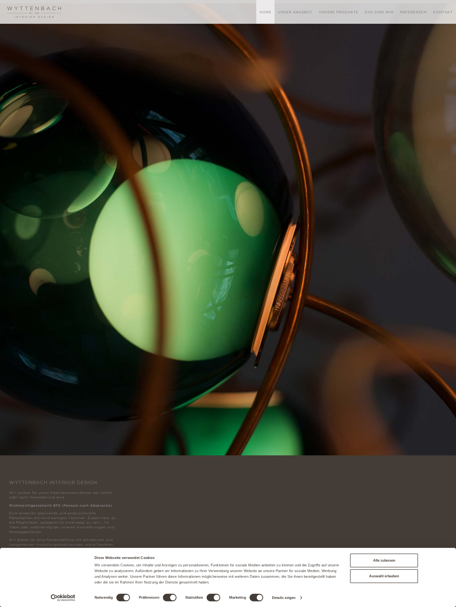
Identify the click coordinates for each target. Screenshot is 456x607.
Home (265, 12)
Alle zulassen (384, 560)
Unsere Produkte (338, 12)
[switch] (169, 597)
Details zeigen (283, 598)
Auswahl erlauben (384, 576)
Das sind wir (379, 12)
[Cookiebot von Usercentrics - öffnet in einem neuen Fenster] (63, 597)
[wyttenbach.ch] (34, 11)
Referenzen (413, 12)
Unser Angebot (295, 12)
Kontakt (443, 12)
